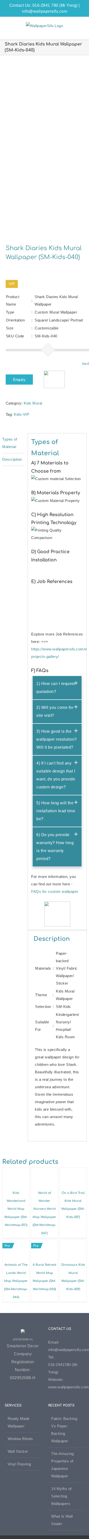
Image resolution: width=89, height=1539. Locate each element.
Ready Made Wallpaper (19, 1422)
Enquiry (19, 379)
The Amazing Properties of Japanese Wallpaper (62, 1464)
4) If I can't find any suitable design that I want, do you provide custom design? (55, 775)
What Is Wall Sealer (62, 1520)
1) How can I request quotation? (55, 687)
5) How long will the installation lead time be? (55, 811)
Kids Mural (33, 403)
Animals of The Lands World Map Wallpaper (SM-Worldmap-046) (16, 1281)
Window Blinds (20, 1439)
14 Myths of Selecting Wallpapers (61, 1496)
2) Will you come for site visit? (54, 711)
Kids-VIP (21, 414)
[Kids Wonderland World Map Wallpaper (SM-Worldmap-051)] (15, 1171)
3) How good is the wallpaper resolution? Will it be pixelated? (56, 739)
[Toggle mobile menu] (80, 24)
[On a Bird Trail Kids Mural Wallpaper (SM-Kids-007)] (73, 1171)
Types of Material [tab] (9, 443)
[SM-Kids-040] (44, 146)
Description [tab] (12, 459)
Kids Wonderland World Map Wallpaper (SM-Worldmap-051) (16, 1209)
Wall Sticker (18, 1451)
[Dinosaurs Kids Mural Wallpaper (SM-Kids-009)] (73, 1243)
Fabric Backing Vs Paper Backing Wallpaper (64, 1429)
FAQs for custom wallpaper (54, 891)
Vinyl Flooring (19, 1464)
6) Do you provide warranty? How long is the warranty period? (55, 847)
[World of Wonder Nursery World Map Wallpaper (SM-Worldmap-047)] (44, 1171)
